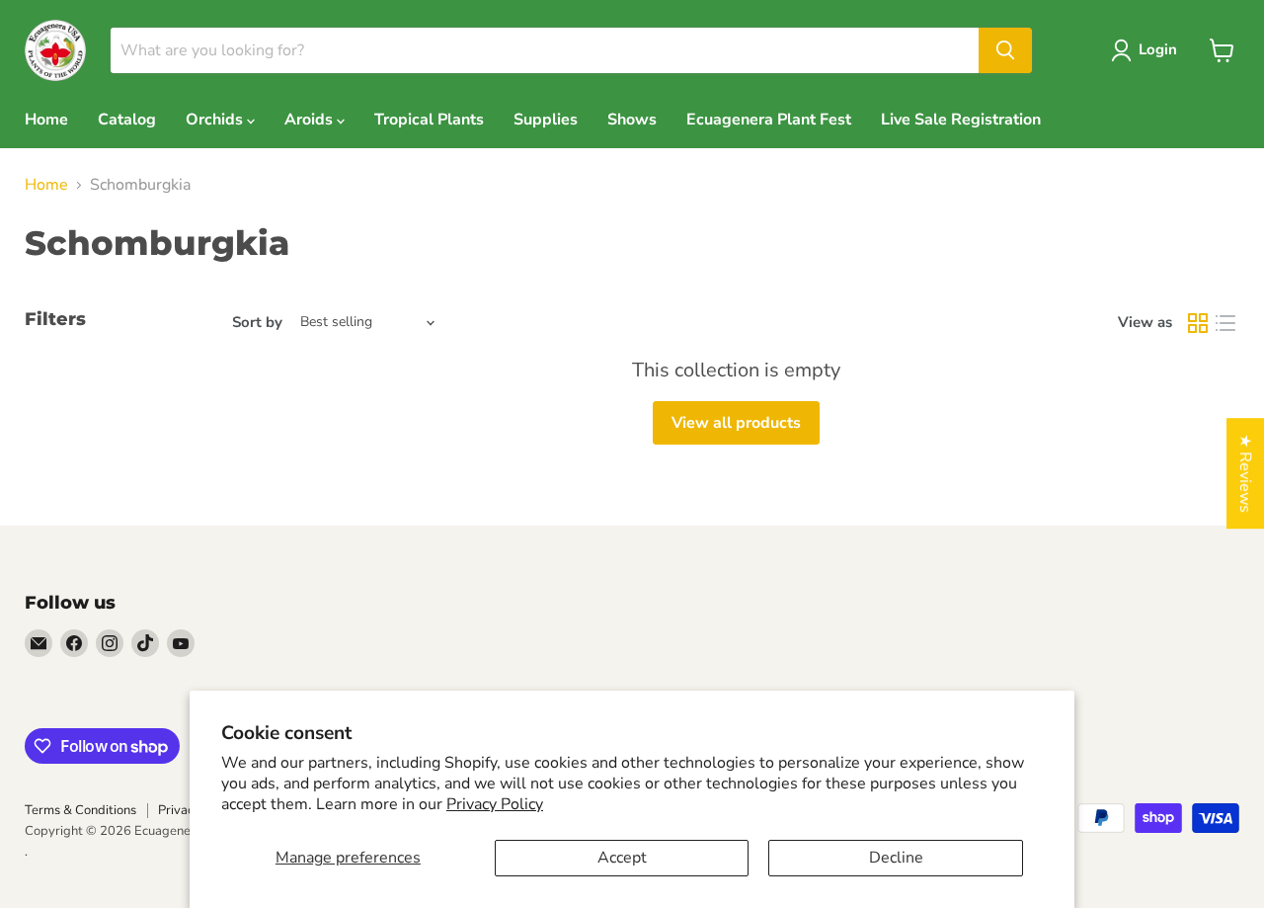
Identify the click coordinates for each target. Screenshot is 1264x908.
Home (46, 119)
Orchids (216, 119)
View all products (736, 423)
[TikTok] (145, 643)
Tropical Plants (429, 119)
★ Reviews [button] (1245, 473)
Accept (622, 857)
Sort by (257, 322)
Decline (896, 857)
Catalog (127, 119)
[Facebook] (74, 643)
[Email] (38, 643)
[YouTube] (181, 643)
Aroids (310, 119)
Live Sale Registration (961, 119)
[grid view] (1198, 323)
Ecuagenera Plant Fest (768, 119)
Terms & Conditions (80, 810)
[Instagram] (109, 643)
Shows (632, 119)
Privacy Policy (494, 804)
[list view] (1225, 323)
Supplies (546, 119)
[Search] (1005, 50)
